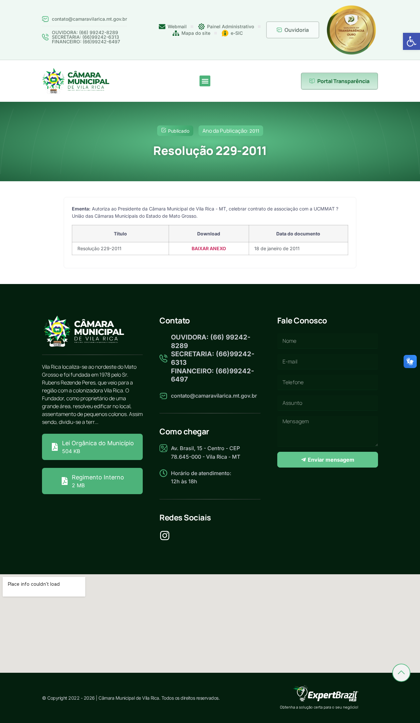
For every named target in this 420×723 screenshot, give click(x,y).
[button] (411, 41)
